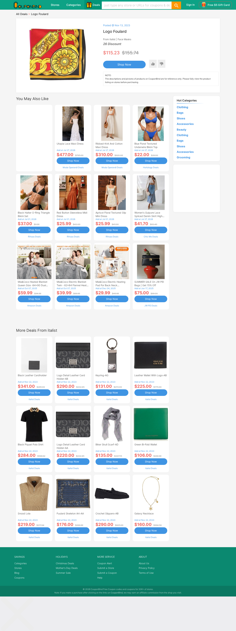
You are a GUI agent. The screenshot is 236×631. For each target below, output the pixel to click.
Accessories (185, 124)
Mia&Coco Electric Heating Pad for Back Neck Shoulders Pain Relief (110, 285)
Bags (180, 112)
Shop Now (124, 64)
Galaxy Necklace (144, 513)
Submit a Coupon (107, 572)
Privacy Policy (147, 567)
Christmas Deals (65, 563)
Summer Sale (63, 572)
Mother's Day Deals (67, 567)
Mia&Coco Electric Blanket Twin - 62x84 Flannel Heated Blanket (73, 285)
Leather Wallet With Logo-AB (150, 375)
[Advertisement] (34, 138)
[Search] (176, 5)
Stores (55, 5)
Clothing (182, 107)
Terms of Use (146, 572)
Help (99, 577)
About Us (144, 563)
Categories (73, 5)
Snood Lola (24, 513)
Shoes (181, 118)
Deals (96, 5)
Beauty (181, 129)
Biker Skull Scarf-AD (107, 444)
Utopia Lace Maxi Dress (70, 143)
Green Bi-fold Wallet (145, 444)
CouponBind (117, 592)
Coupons (19, 577)
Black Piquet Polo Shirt (30, 444)
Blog (16, 572)
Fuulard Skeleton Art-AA (70, 513)
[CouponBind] (30, 5)
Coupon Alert (104, 563)
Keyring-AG (102, 375)
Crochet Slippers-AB (107, 513)
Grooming (183, 157)
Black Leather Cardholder (32, 375)
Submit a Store (105, 567)
